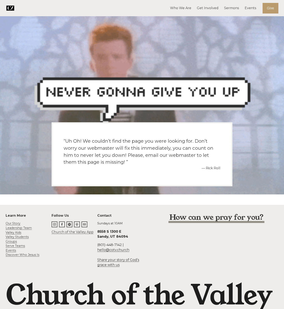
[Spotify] (69, 224)
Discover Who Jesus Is (22, 255)
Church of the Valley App (73, 232)
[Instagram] (54, 224)
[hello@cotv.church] (84, 224)
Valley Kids (13, 232)
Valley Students (17, 237)
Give (270, 8)
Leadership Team (19, 228)
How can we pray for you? (216, 217)
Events (250, 8)
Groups (11, 241)
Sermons (231, 8)
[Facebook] (62, 224)
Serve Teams (15, 246)
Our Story (13, 223)
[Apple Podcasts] (77, 224)
